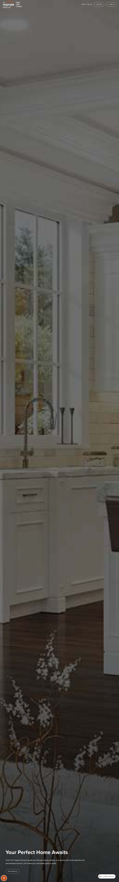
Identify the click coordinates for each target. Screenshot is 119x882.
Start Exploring (12, 871)
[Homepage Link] (12, 4)
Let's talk (99, 4)
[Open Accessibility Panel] (4, 878)
